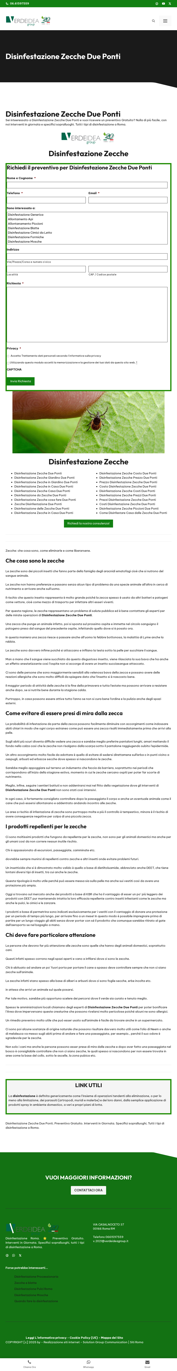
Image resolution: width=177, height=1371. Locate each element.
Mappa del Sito (112, 1338)
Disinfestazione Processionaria (36, 1277)
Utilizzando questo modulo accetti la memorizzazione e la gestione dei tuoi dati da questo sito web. (73, 362)
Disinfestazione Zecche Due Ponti (29, 1123)
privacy (96, 355)
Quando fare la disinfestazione (36, 1301)
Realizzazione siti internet (62, 1342)
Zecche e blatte (25, 1283)
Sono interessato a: (21, 208)
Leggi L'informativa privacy (46, 1338)
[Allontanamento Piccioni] (87, 223)
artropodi (66, 1100)
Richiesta (15, 283)
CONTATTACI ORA (88, 1190)
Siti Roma (136, 1342)
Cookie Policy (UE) (84, 1338)
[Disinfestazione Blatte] (87, 228)
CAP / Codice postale (102, 274)
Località (12, 274)
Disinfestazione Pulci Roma (33, 1289)
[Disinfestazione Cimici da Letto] (87, 232)
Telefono (15, 193)
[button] (153, 21)
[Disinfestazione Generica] (87, 214)
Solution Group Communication (105, 1342)
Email (94, 193)
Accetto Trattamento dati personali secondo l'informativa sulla (56, 355)
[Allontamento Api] (87, 219)
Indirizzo (13, 249)
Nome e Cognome (21, 178)
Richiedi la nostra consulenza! (88, 523)
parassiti (51, 1100)
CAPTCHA (14, 369)
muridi (78, 1100)
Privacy (14, 348)
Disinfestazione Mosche (31, 1295)
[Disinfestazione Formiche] (87, 237)
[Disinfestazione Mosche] (87, 241)
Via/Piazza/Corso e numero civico (29, 262)
